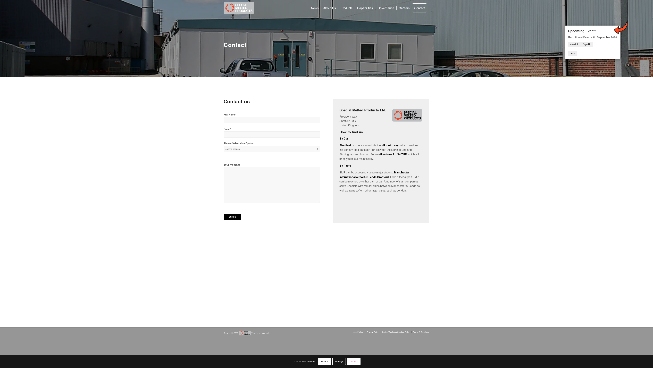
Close (572, 53)
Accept (324, 361)
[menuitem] (315, 8)
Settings (339, 361)
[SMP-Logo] (239, 8)
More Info (574, 44)
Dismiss (354, 361)
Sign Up (587, 44)
